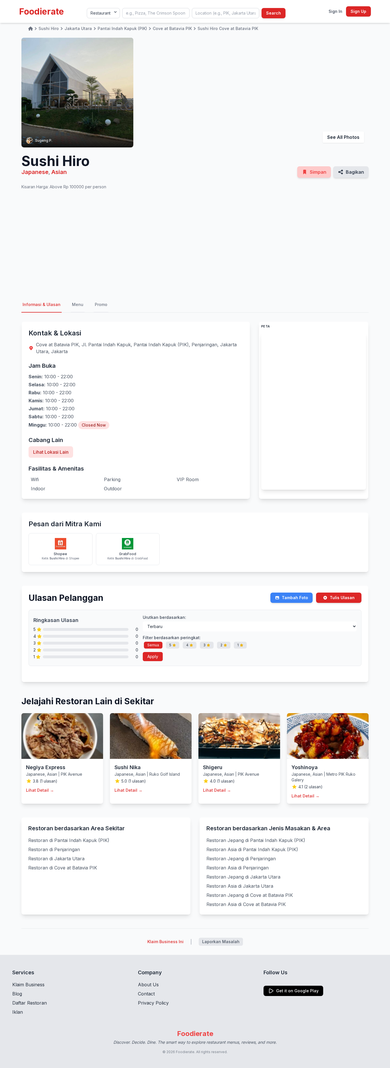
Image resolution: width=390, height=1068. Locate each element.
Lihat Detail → (40, 790)
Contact (146, 994)
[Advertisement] (195, 243)
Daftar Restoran (29, 1003)
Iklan (17, 1012)
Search (273, 13)
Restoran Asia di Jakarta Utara (239, 886)
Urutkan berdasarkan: (164, 617)
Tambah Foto (295, 597)
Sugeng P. (43, 140)
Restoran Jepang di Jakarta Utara (243, 877)
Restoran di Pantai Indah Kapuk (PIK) (68, 840)
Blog (17, 994)
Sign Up (358, 11)
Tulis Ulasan (342, 597)
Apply (152, 656)
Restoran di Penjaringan (54, 849)
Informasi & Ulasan (42, 304)
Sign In (335, 11)
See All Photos (343, 137)
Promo (101, 304)
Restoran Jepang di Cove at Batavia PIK (249, 895)
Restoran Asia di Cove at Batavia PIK (246, 904)
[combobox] (156, 13)
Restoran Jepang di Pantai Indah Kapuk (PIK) (255, 840)
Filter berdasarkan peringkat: (172, 637)
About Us (148, 984)
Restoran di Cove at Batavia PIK (62, 868)
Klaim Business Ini (165, 941)
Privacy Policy (153, 1003)
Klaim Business (28, 984)
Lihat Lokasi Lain (51, 452)
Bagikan (355, 172)
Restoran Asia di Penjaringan (237, 868)
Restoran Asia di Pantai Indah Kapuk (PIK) (252, 849)
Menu (77, 304)
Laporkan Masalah (221, 941)
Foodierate (41, 11)
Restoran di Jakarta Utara (56, 858)
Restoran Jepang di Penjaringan (241, 858)
